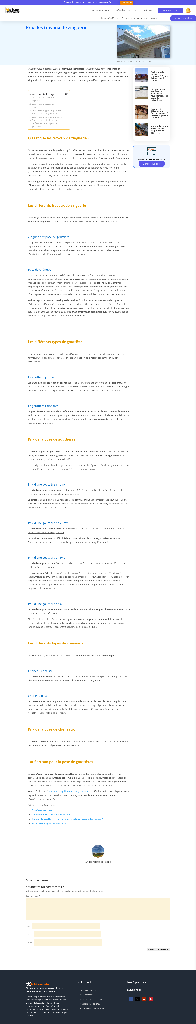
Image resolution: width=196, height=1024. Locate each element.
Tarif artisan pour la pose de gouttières (44, 125)
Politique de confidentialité (92, 1008)
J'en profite (127, 2)
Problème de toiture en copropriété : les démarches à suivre (159, 76)
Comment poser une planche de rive (50, 814)
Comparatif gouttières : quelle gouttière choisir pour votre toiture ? (67, 819)
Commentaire (33, 896)
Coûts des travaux (124, 10)
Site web (30, 942)
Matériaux (146, 10)
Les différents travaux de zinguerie (43, 105)
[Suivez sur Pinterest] (151, 999)
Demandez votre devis (46, 39)
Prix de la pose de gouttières (45, 113)
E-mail (29, 934)
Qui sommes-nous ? (88, 990)
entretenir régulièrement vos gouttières (69, 791)
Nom (29, 926)
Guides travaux (99, 10)
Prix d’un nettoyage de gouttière (48, 823)
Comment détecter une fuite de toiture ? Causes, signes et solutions (160, 113)
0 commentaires (146, 61)
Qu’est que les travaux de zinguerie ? (43, 99)
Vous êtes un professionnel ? (92, 999)
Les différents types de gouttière (46, 110)
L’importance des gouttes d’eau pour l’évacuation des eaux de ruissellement (159, 95)
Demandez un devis (152, 163)
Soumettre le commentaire (158, 949)
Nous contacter (86, 994)
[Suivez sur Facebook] (131, 999)
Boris (123, 61)
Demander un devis (170, 10)
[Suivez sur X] (137, 999)
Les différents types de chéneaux (47, 116)
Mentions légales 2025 (90, 1004)
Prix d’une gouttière (41, 809)
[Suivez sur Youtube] (144, 999)
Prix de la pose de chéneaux (44, 120)
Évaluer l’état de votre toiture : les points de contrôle (159, 129)
